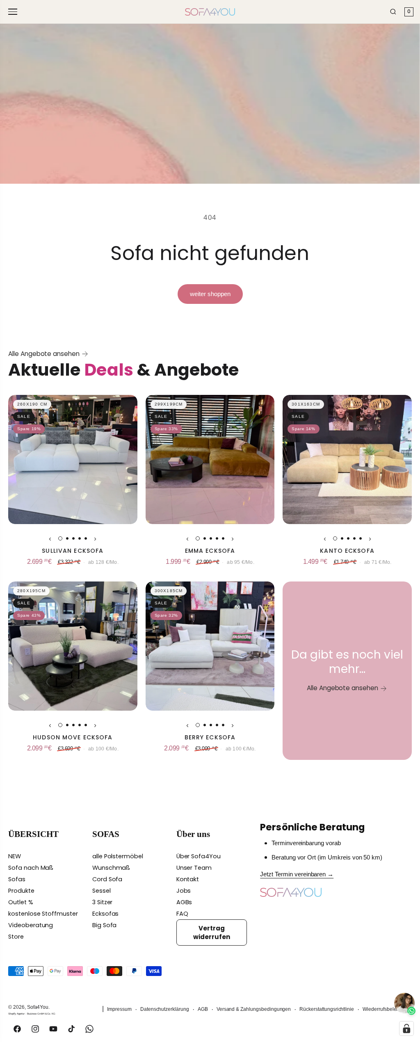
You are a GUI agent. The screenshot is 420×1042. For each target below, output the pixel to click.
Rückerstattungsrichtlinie (326, 1009)
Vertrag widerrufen (211, 932)
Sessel (101, 891)
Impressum (119, 1009)
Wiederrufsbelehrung (386, 1009)
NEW (14, 856)
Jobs (183, 891)
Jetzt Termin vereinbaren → (296, 874)
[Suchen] (393, 12)
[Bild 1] (60, 538)
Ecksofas (105, 914)
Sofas (16, 879)
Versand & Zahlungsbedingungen (254, 1009)
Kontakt (187, 879)
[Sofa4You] (210, 12)
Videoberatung (30, 925)
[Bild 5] (85, 538)
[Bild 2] (67, 538)
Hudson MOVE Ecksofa (72, 737)
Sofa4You (38, 1007)
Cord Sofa (107, 879)
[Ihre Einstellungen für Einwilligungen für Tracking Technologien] (406, 1028)
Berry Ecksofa (210, 737)
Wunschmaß (111, 868)
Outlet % (20, 902)
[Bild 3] (73, 538)
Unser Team (194, 868)
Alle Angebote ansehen (44, 353)
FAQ (182, 914)
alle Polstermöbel (117, 856)
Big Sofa (104, 925)
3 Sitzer (102, 902)
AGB (203, 1009)
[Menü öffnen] (14, 11)
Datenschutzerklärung (164, 1009)
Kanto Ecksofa (347, 551)
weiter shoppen (210, 293)
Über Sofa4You (198, 856)
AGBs (184, 902)
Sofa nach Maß (30, 868)
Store (16, 937)
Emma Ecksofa (210, 551)
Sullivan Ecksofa (72, 551)
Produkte (21, 891)
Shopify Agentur (16, 1013)
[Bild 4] (79, 538)
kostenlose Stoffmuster (43, 914)
